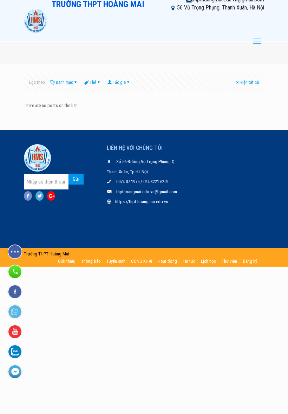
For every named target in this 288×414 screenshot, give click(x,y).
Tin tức (189, 261)
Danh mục (64, 82)
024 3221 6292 (155, 181)
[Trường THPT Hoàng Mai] (36, 20)
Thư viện (229, 261)
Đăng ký (250, 261)
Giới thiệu (67, 261)
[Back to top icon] (254, 399)
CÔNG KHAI (141, 261)
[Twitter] (39, 196)
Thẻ (93, 82)
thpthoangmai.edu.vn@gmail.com (146, 191)
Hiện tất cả (249, 82)
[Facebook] (28, 196)
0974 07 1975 (128, 181)
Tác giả (119, 82)
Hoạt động (167, 261)
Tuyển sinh (115, 261)
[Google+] (51, 196)
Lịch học (208, 261)
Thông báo (91, 261)
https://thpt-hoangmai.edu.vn (141, 201)
